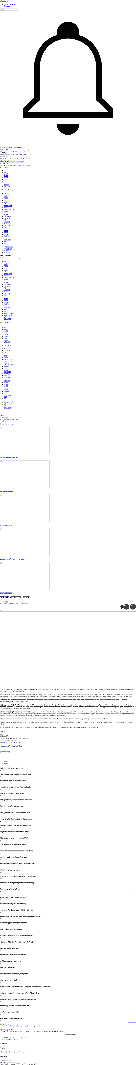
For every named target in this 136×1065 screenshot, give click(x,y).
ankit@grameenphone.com (12, 742)
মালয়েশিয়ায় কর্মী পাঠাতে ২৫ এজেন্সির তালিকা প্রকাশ (13, 154)
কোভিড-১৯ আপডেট (9, 209)
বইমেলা (6, 215)
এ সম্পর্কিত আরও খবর (7, 424)
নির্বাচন (5, 220)
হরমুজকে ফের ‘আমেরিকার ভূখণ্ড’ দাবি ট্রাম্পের (11, 162)
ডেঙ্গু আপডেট (7, 216)
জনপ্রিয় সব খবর (132, 1022)
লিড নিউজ (6, 236)
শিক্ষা (5, 238)
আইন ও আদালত (8, 204)
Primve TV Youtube (10, 4)
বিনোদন (6, 183)
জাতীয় (5, 172)
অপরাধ (5, 200)
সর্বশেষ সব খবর (132, 893)
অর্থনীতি (6, 176)
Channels (7, 6)
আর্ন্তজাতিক (7, 177)
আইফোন (8, 1060)
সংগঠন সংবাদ (7, 240)
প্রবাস (5, 223)
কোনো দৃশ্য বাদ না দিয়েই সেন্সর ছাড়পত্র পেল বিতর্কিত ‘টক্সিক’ (15, 151)
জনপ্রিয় (6, 763)
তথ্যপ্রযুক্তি (7, 218)
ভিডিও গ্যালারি (7, 319)
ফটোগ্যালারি (7, 317)
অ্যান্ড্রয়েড (3, 1060)
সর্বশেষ (5, 762)
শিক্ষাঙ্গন (6, 213)
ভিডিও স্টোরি (9, 313)
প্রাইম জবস (7, 186)
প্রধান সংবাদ (7, 222)
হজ (5, 243)
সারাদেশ (6, 179)
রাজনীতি (6, 174)
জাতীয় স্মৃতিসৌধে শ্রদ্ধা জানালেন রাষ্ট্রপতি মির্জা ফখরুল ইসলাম (16, 165)
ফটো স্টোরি (9, 315)
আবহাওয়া (6, 207)
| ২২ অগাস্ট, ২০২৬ (7, 322)
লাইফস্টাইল (7, 234)
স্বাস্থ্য (5, 241)
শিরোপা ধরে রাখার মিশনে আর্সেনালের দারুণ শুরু (11, 147)
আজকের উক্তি (8, 206)
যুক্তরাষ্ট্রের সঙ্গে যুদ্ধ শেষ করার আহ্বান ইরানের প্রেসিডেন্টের (15, 158)
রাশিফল (6, 232)
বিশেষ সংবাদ (7, 229)
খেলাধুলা (6, 181)
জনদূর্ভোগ (6, 185)
